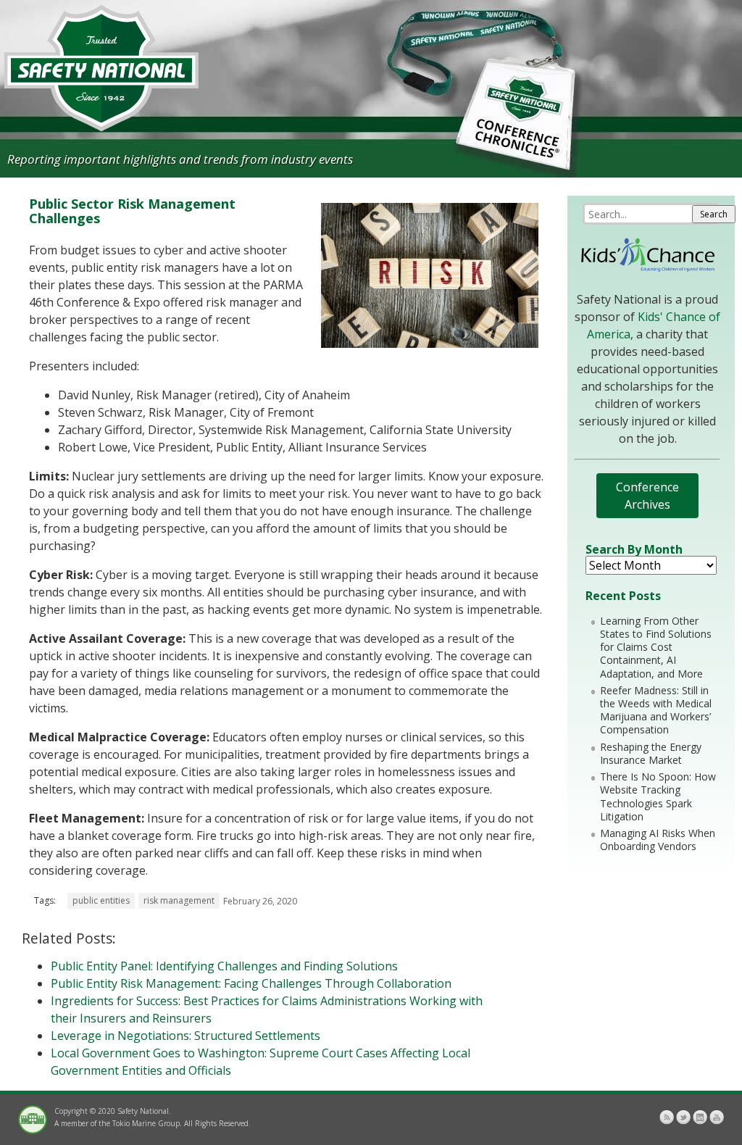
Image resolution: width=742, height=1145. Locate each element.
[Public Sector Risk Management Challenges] (429, 343)
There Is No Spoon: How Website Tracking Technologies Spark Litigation (658, 796)
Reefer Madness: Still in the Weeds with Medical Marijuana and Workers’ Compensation (656, 710)
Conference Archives (647, 495)
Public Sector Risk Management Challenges (132, 211)
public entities (101, 900)
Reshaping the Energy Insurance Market (650, 753)
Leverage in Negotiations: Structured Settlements (185, 1036)
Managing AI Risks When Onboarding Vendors (657, 839)
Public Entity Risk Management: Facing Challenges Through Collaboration (251, 983)
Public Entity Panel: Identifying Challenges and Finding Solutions (224, 966)
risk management (178, 900)
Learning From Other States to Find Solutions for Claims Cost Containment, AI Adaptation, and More (656, 647)
